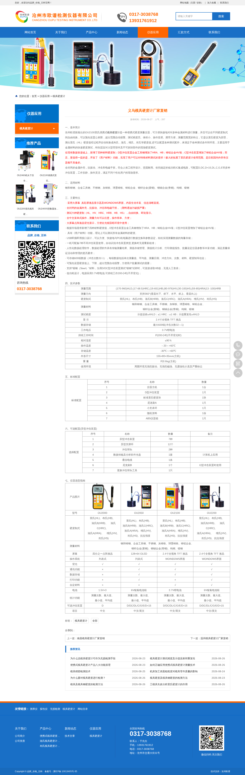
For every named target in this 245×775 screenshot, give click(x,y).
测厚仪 (33, 708)
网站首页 (30, 32)
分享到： (70, 630)
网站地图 (184, 2)
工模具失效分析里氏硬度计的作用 (169, 684)
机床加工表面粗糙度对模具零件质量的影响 (174, 671)
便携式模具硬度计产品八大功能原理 (90, 664)
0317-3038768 (238, 345)
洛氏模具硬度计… (50, 741)
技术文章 (70, 736)
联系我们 (224, 2)
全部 (94, 620)
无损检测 (55, 708)
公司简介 (20, 736)
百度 (193, 2)
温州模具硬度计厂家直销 (214, 638)
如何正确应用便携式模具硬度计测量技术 (172, 664)
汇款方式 (183, 32)
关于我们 (61, 32)
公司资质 (20, 741)
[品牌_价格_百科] (63, 16)
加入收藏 (211, 2)
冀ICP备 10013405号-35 (65, 771)
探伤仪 (44, 708)
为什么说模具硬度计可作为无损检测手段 (93, 658)
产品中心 (91, 32)
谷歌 (199, 2)
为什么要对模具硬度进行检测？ (87, 677)
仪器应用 (153, 32)
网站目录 (83, 708)
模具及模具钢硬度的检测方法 (86, 684)
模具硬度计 (59, 96)
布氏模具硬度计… (50, 746)
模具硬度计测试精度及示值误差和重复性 (172, 658)
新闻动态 (122, 32)
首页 (34, 96)
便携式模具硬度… (50, 736)
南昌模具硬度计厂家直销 (91, 638)
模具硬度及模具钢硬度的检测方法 (169, 677)
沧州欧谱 (226, 771)
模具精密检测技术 (80, 671)
